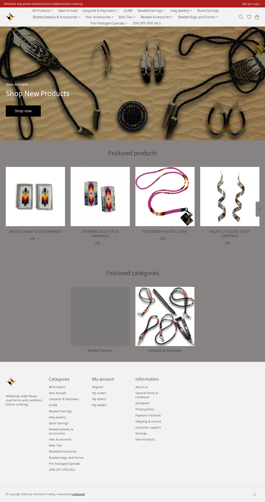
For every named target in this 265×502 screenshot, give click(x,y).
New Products (145, 439)
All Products (57, 387)
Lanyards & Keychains (165, 350)
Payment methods (148, 415)
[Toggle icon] (241, 17)
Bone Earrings (208, 10)
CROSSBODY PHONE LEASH (164, 231)
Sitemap (141, 433)
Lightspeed (78, 494)
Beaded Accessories (63, 451)
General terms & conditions (146, 395)
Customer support (148, 427)
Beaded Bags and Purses (66, 457)
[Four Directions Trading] (10, 17)
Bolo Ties (55, 445)
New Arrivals (68, 10)
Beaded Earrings (100, 350)
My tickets (99, 399)
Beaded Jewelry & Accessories (61, 431)
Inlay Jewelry (57, 417)
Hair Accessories (60, 439)
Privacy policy (144, 409)
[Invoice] (254, 494)
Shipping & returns (148, 421)
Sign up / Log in (251, 4)
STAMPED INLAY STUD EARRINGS (100, 233)
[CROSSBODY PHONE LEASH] (165, 196)
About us (141, 387)
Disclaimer (142, 403)
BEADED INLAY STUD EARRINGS (35, 231)
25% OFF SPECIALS (146, 23)
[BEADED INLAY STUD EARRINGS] (35, 196)
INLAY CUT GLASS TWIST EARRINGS (230, 233)
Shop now (23, 110)
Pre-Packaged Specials (64, 463)
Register (98, 387)
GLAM (127, 10)
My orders (99, 393)
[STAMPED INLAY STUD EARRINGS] (100, 196)
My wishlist (99, 405)
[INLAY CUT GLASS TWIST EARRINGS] (229, 196)
